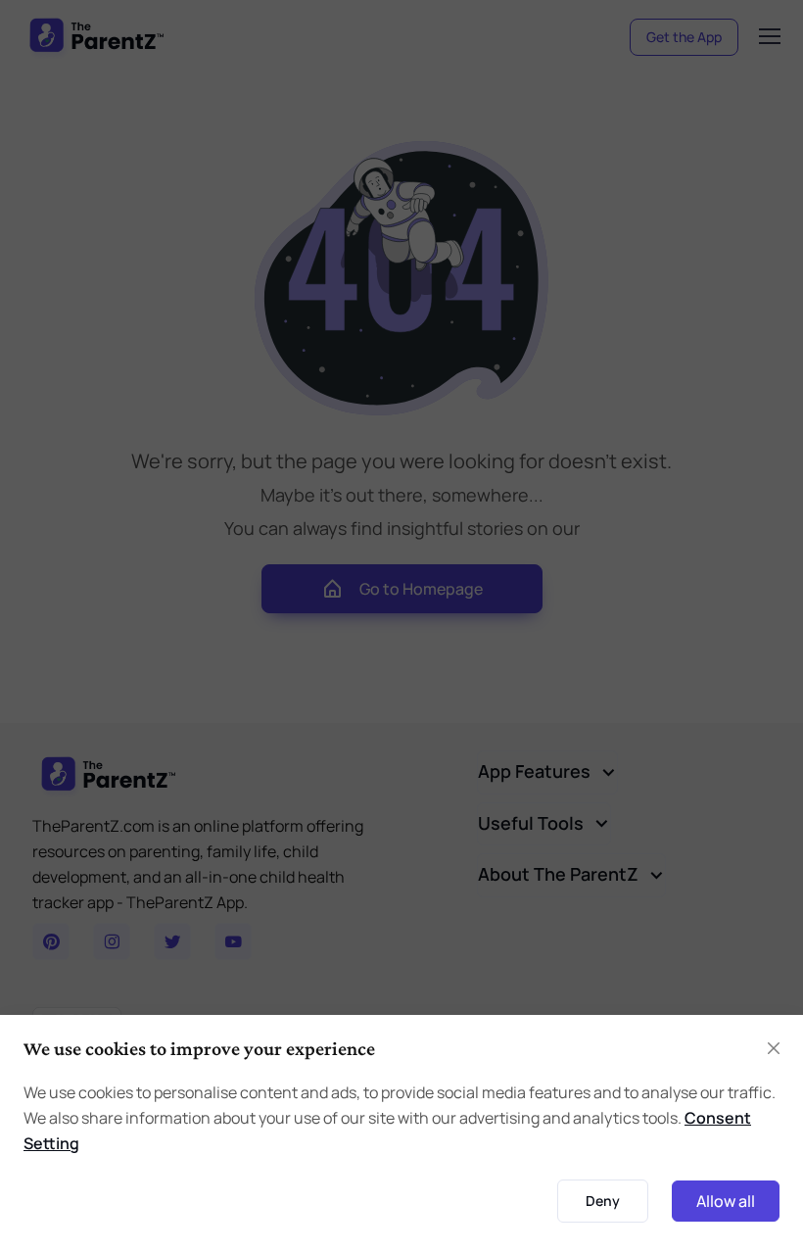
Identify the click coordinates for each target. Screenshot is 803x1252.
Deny (603, 1200)
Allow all (725, 1201)
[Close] (773, 1048)
